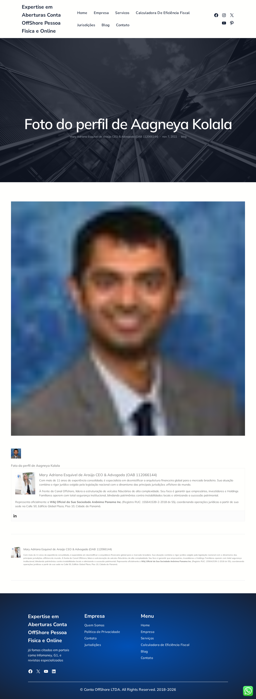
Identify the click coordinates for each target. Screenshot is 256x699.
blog (183, 136)
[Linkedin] (15, 516)
